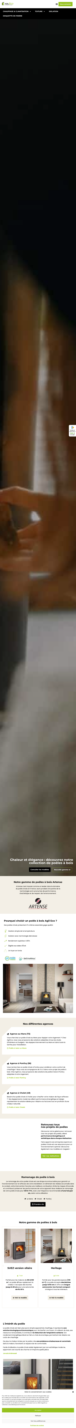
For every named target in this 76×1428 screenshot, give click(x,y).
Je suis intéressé (10, 1353)
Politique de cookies (37, 1425)
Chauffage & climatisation (15, 11)
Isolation (53, 11)
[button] (73, 1392)
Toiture (38, 11)
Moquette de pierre (12, 16)
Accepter (38, 1410)
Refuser (38, 1416)
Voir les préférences (38, 1421)
